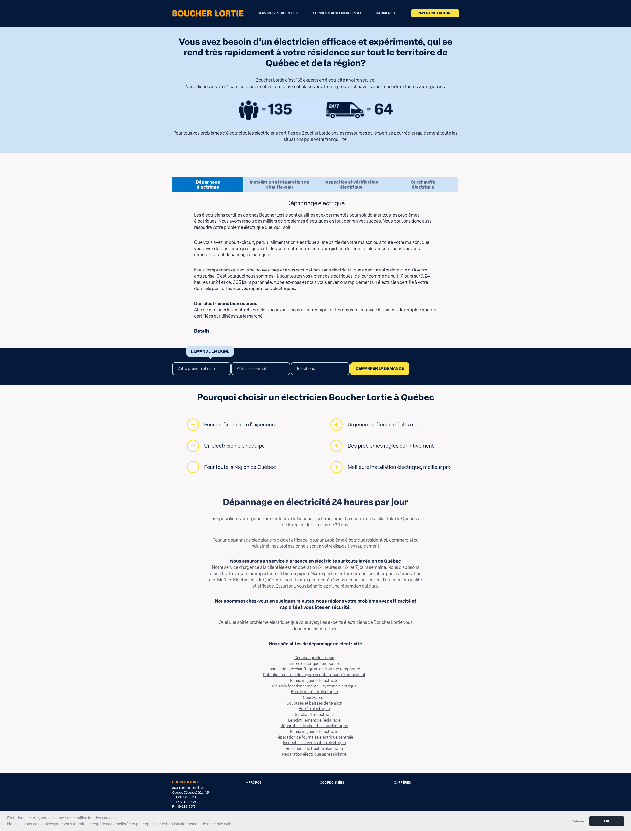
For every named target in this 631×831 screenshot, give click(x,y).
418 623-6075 (186, 806)
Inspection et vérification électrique (351, 185)
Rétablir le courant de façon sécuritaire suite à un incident (314, 674)
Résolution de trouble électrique (314, 748)
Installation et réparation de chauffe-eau (279, 185)
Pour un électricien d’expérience (241, 424)
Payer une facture (435, 13)
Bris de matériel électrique (314, 691)
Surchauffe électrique (423, 185)
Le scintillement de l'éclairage (314, 720)
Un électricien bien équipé (234, 446)
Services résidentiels (278, 13)
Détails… (203, 331)
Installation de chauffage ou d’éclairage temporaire (314, 669)
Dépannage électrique (208, 185)
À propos (254, 782)
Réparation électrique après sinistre (314, 754)
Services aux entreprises (337, 13)
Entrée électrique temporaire (314, 663)
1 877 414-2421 (186, 802)
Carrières (385, 13)
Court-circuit (314, 697)
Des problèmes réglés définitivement (391, 446)
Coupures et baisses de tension (314, 703)
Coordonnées (332, 782)
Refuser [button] (577, 821)
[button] (234, 824)
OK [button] (606, 821)
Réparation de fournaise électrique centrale (314, 737)
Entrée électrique (314, 708)
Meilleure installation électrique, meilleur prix (399, 467)
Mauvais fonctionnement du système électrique (314, 686)
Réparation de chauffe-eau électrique (314, 725)
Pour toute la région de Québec (240, 467)
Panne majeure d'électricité (314, 680)
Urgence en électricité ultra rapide (387, 424)
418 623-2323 (186, 797)
